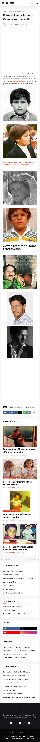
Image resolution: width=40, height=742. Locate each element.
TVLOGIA (11, 736)
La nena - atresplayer (9, 582)
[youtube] (11, 632)
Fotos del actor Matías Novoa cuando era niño (17, 515)
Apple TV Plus (8, 647)
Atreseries (19, 647)
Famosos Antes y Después (16, 11)
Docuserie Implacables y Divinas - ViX (14, 686)
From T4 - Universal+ (9, 585)
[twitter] (28, 628)
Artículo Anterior (7, 559)
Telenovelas (8, 658)
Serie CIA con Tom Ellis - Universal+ (14, 675)
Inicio (4, 11)
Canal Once (8, 651)
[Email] (29, 412)
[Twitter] (20, 412)
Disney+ (32, 736)
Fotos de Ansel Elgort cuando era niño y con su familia (19, 450)
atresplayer (23, 658)
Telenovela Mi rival (9, 589)
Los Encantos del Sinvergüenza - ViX (14, 593)
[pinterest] (29, 723)
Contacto (15, 733)
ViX (16, 658)
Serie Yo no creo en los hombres (13, 694)
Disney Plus (24, 651)
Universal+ (14, 738)
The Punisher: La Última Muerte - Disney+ (16, 614)
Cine (16, 651)
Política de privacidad (27, 733)
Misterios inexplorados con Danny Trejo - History (18, 578)
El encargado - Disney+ (10, 610)
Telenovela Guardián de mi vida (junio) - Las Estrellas (19, 697)
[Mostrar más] (34, 412)
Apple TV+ (26, 736)
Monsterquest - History (10, 575)
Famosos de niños (30, 407)
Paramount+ (30, 738)
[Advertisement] (20, 49)
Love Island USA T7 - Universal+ (13, 571)
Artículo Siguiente (32, 559)
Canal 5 (27, 647)
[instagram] (28, 632)
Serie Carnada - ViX (9, 690)
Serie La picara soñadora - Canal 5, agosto (16, 672)
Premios (7, 654)
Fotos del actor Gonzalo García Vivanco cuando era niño (18, 548)
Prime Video (16, 654)
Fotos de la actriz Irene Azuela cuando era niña (17, 483)
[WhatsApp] (25, 412)
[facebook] (11, 628)
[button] (3, 3)
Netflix (33, 651)
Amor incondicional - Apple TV (12, 606)
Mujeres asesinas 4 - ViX (10, 683)
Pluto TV (22, 738)
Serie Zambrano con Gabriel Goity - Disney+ (16, 679)
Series (25, 654)
